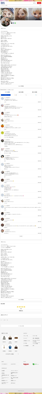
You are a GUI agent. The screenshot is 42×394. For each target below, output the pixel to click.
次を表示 (21, 236)
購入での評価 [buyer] (34, 92)
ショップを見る (21, 86)
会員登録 (39, 2)
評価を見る (21, 310)
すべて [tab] (6, 94)
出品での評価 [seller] (21, 92)
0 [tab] (26, 94)
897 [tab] (16, 94)
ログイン (34, 2)
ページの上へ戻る (21, 325)
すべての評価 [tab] (7, 92)
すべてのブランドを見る (10, 353)
